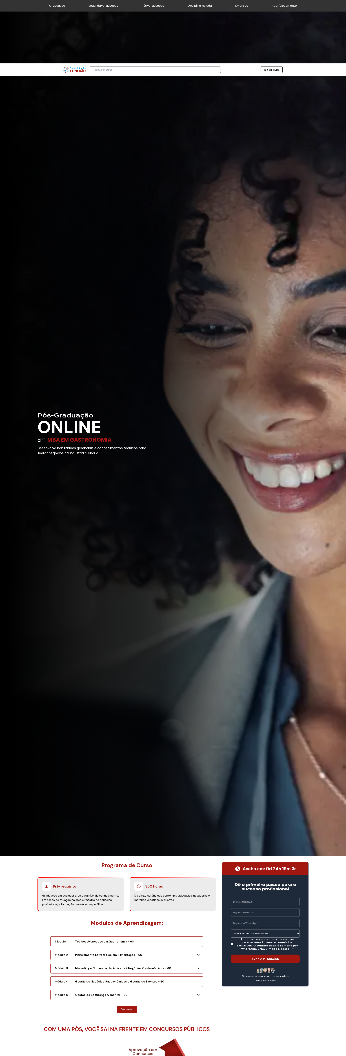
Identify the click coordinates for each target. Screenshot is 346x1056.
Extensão (241, 6)
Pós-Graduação (153, 6)
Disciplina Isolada (200, 6)
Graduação (57, 6)
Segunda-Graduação (103, 6)
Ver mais (126, 1009)
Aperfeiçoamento (284, 6)
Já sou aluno (272, 70)
